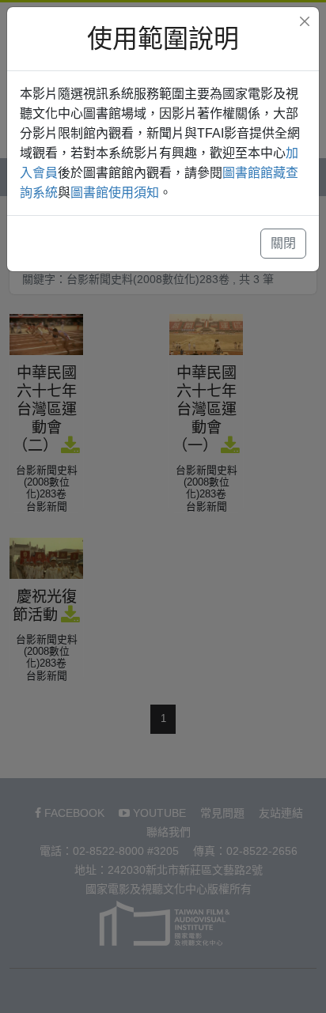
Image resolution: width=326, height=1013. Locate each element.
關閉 (283, 243)
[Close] (305, 21)
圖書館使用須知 (114, 192)
